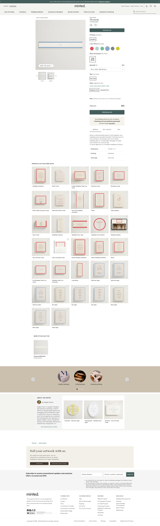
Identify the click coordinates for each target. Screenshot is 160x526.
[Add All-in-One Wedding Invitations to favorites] (87, 192)
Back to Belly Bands (42, 17)
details (95, 129)
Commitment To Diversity (67, 508)
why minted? (107, 129)
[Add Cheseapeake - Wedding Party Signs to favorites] (101, 402)
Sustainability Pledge (66, 511)
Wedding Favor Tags (77, 235)
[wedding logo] (80, 6)
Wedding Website (116, 235)
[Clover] (102, 48)
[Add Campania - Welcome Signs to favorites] (81, 402)
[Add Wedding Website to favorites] (127, 217)
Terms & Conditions (79, 521)
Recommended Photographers (120, 504)
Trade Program (125, 6)
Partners (101, 496)
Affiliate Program (102, 499)
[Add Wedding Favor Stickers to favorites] (107, 217)
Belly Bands (42, 443)
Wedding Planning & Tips (123, 499)
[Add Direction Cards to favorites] (107, 168)
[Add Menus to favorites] (107, 192)
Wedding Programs (57, 235)
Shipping (81, 503)
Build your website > (104, 2)
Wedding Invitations (38, 186)
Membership (119, 510)
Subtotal (93, 106)
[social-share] (91, 25)
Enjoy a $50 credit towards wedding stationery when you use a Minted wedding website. (74, 2)
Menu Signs (114, 304)
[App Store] (31, 514)
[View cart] (154, 6)
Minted (34, 443)
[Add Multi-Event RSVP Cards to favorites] (68, 192)
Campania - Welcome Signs (72, 420)
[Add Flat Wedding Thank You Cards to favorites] (48, 262)
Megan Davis (94, 21)
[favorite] (95, 25)
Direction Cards (95, 186)
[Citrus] (118, 48)
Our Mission (63, 499)
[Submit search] (134, 11)
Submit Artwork (134, 6)
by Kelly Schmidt (38, 358)
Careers (62, 501)
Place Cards (36, 235)
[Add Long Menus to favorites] (87, 262)
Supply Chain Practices (126, 521)
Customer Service (85, 496)
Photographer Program (104, 501)
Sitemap (103, 521)
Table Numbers (115, 210)
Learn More (39, 463)
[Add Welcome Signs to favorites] (107, 262)
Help (80, 499)
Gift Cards (82, 506)
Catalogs (118, 501)
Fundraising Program (104, 506)
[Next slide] (55, 75)
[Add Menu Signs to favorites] (127, 286)
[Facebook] (28, 510)
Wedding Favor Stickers (98, 235)
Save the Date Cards (38, 257)
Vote (141, 6)
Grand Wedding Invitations (79, 257)
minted (6, 6)
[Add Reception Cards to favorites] (127, 168)
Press (62, 503)
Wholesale (101, 512)
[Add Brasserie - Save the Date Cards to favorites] (121, 402)
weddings (13, 6)
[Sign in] (146, 6)
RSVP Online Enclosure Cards (41, 210)
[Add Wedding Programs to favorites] (68, 217)
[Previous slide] (37, 75)
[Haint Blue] (97, 48)
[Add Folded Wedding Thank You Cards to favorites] (87, 168)
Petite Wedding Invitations (98, 257)
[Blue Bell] (107, 48)
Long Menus (75, 280)
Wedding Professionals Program (104, 509)
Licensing (100, 515)
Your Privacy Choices (85, 508)
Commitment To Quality (67, 506)
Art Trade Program (103, 503)
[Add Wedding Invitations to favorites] (48, 168)
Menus (93, 210)
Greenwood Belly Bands (39, 356)
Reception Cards (115, 186)
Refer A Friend (120, 508)
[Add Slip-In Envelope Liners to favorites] (68, 239)
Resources (119, 496)
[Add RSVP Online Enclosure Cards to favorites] (48, 192)
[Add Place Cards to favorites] (48, 217)
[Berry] (92, 48)
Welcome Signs (95, 280)
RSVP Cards (55, 186)
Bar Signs (54, 304)
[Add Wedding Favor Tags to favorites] (87, 217)
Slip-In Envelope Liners (58, 257)
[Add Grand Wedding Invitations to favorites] (87, 239)
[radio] (93, 39)
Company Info (65, 496)
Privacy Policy (93, 521)
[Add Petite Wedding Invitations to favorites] (107, 239)
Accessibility (112, 521)
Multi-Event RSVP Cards (58, 210)
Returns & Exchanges (85, 501)
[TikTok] (32, 510)
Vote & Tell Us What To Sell (59, 463)
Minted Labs (64, 513)
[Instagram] (34, 510)
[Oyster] (112, 48)
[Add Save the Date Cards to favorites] (48, 239)
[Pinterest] (30, 510)
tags (118, 129)
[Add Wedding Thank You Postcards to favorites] (68, 262)
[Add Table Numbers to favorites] (127, 192)
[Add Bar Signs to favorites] (68, 286)
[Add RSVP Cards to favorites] (68, 168)
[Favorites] (150, 6)
